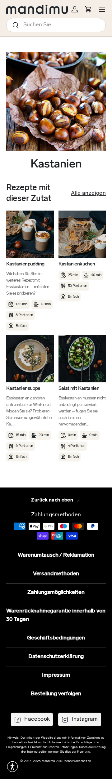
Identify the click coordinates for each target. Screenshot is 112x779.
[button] (12, 766)
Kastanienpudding (25, 264)
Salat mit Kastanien (79, 388)
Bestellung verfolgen (56, 694)
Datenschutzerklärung (56, 657)
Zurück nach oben (52, 500)
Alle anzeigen (88, 193)
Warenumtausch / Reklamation (56, 555)
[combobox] (56, 25)
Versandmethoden (56, 574)
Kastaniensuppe (23, 388)
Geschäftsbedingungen (56, 638)
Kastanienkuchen (76, 264)
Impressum (56, 675)
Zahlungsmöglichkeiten (55, 592)
